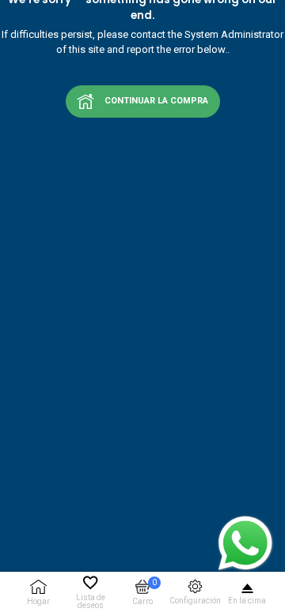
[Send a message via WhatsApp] (245, 543)
